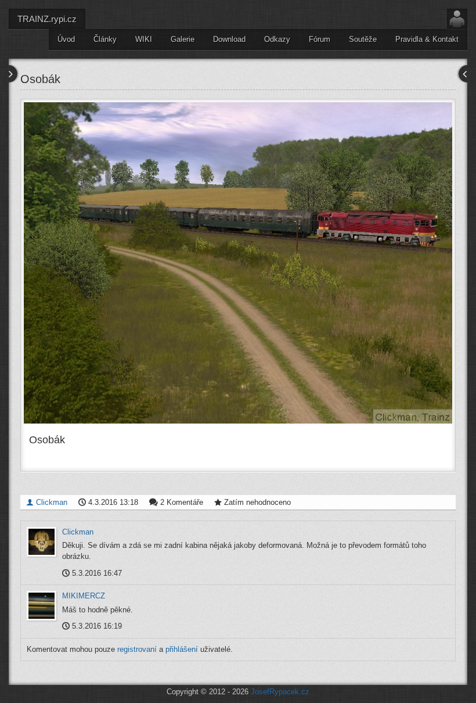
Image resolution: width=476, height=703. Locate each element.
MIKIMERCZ (83, 595)
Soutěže (363, 39)
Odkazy (277, 39)
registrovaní (137, 649)
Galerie (182, 39)
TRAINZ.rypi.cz (47, 19)
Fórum (319, 39)
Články (105, 39)
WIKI (143, 39)
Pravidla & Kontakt (427, 39)
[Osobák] (238, 263)
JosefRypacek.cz (280, 691)
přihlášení (181, 649)
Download (229, 39)
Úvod (66, 39)
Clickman (50, 502)
